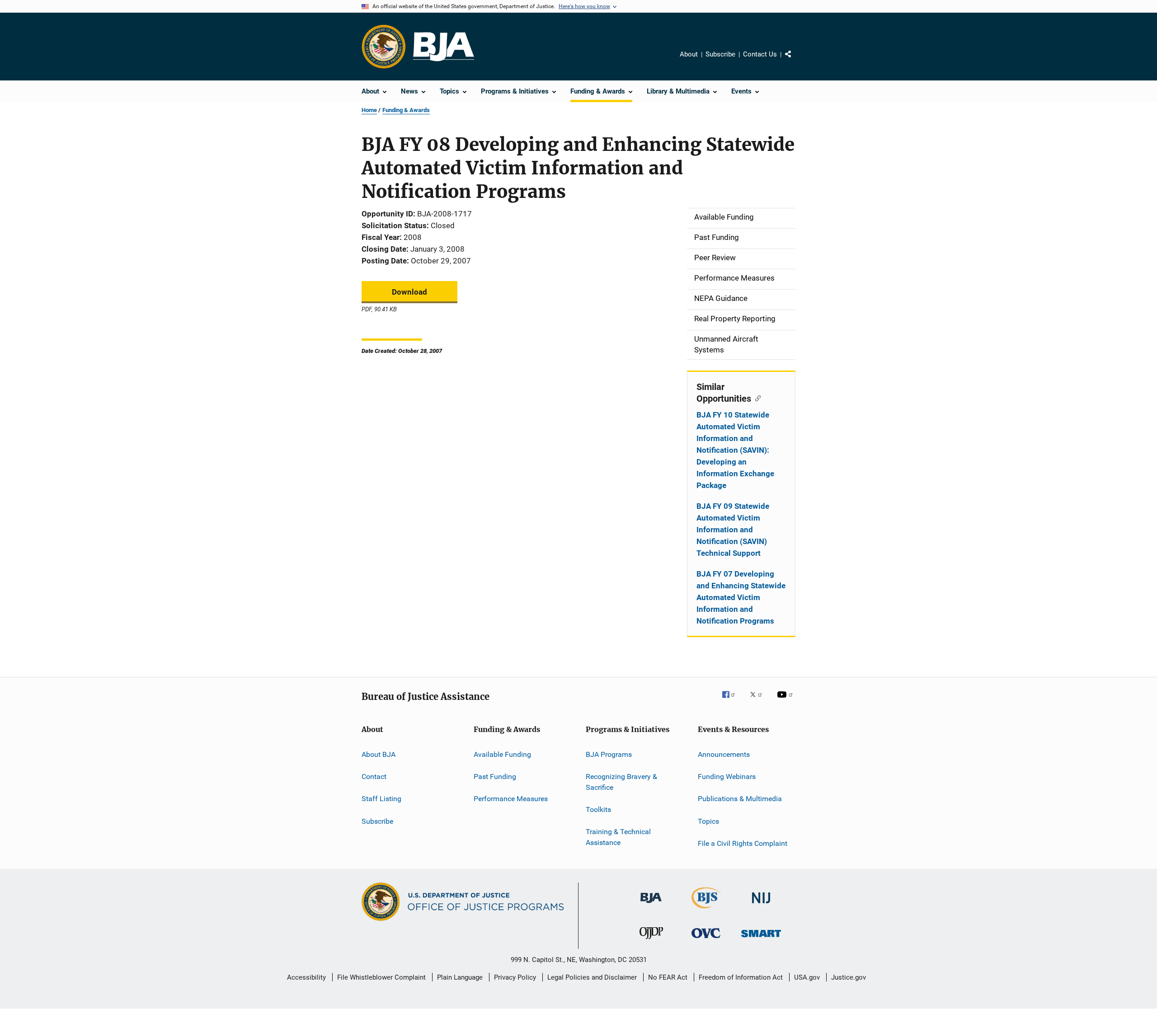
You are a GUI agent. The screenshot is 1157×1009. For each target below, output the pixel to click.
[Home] (443, 47)
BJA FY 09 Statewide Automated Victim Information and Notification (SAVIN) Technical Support (732, 530)
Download (409, 291)
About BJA (378, 754)
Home (369, 110)
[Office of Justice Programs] (384, 46)
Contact (374, 776)
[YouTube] (786, 701)
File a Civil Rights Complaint (742, 843)
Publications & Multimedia (740, 798)
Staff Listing (381, 798)
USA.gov (807, 977)
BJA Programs (609, 754)
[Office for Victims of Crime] (705, 939)
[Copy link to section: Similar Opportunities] (756, 397)
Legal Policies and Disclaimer (592, 977)
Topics (708, 821)
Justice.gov (848, 977)
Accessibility (306, 977)
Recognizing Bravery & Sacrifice (621, 782)
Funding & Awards (406, 110)
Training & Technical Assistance (618, 837)
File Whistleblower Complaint (381, 977)
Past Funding (495, 776)
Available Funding (502, 754)
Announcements (724, 754)
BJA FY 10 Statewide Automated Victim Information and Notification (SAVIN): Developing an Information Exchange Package (735, 450)
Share (795, 60)
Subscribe (720, 54)
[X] (759, 701)
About (689, 54)
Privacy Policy (515, 977)
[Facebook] (732, 701)
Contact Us (760, 54)
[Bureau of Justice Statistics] (706, 910)
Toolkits (598, 809)
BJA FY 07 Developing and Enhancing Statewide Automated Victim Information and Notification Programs (740, 597)
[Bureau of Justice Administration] (651, 904)
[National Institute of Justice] (761, 905)
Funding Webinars (727, 776)
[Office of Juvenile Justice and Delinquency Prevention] (651, 940)
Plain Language (460, 977)
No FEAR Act (667, 977)
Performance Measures (511, 798)
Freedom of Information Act (741, 977)
